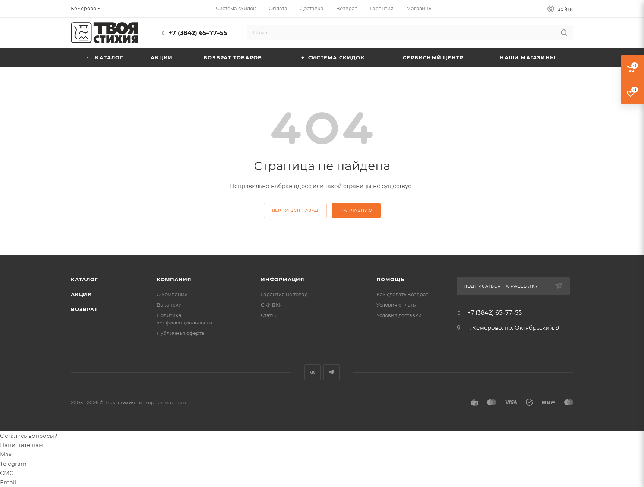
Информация (282, 279)
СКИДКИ (272, 305)
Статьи (269, 315)
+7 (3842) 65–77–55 (197, 33)
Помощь (390, 279)
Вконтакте (312, 372)
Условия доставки (399, 315)
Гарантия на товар (284, 294)
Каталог (84, 279)
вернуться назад (295, 210)
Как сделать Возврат (402, 294)
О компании (172, 294)
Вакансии (169, 305)
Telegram (331, 372)
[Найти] (564, 32)
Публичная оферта (181, 333)
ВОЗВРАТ (84, 309)
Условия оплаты (396, 305)
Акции (81, 294)
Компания (174, 279)
